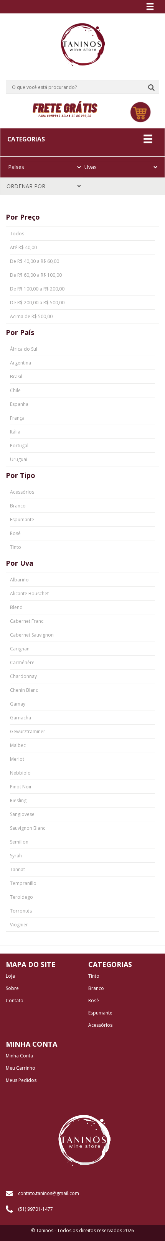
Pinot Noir (21, 786)
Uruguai (18, 459)
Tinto (15, 547)
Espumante (22, 519)
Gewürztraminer (27, 731)
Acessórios (22, 492)
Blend (16, 607)
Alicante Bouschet (29, 593)
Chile (15, 390)
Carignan (20, 648)
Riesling (18, 800)
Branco (18, 505)
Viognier (19, 924)
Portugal (19, 445)
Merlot (17, 759)
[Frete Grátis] (65, 108)
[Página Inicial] (83, 41)
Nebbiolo (20, 773)
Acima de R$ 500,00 (31, 316)
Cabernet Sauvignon (32, 635)
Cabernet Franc (26, 621)
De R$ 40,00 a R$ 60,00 (34, 261)
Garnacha (20, 717)
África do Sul (23, 349)
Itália (15, 431)
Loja (10, 976)
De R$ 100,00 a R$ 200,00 (37, 289)
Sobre (12, 988)
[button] (140, 112)
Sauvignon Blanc (27, 828)
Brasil (16, 376)
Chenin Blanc (24, 690)
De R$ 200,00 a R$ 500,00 (37, 302)
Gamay (17, 704)
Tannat (17, 869)
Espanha (19, 404)
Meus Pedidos (21, 1080)
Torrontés (21, 911)
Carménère (22, 662)
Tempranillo (23, 883)
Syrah (16, 855)
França (17, 418)
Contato (14, 1000)
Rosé (15, 533)
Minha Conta (19, 1056)
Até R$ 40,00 (23, 247)
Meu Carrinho (20, 1068)
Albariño (19, 579)
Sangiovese (22, 814)
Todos (17, 233)
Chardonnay (23, 676)
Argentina (20, 362)
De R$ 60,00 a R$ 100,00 (36, 275)
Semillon (19, 842)
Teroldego (21, 897)
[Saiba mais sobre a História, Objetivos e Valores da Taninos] (84, 1140)
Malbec (18, 745)
